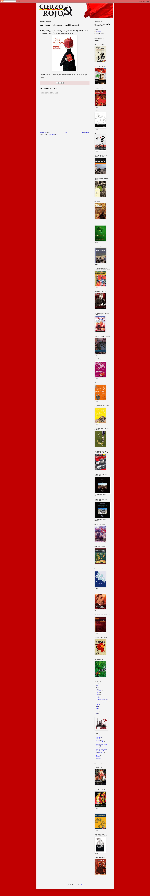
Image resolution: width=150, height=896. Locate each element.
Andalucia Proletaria (100, 737)
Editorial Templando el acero (101, 750)
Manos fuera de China (100, 752)
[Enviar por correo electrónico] (57, 83)
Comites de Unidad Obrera (101, 749)
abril (98, 697)
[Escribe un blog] (58, 83)
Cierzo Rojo (98, 31)
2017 (97, 687)
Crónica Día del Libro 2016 (102, 699)
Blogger (82, 884)
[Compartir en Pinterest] (63, 83)
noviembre (99, 690)
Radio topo (98, 756)
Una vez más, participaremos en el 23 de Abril (103, 702)
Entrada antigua (85, 132)
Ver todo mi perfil (98, 35)
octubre (98, 692)
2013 (97, 710)
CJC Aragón (98, 738)
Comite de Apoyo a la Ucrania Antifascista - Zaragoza (102, 747)
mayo (98, 696)
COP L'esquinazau (99, 740)
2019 (97, 683)
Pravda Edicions (99, 753)
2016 (97, 689)
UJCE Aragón (98, 758)
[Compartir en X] (60, 83)
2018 (97, 685)
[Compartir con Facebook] (62, 83)
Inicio (66, 132)
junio (98, 694)
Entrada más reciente (44, 132)
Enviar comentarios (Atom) (51, 134)
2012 (97, 711)
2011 (97, 713)
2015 (97, 706)
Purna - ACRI (98, 755)
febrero (98, 704)
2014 (97, 708)
